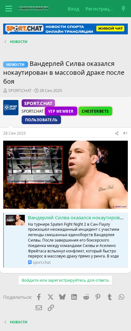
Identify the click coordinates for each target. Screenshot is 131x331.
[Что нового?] (123, 9)
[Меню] (8, 8)
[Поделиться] (117, 133)
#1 (125, 133)
